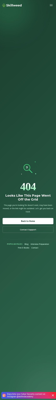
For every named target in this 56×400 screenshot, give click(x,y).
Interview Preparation (40, 244)
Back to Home (28, 221)
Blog (26, 244)
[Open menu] (51, 5)
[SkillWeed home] (12, 5)
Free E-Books (23, 247)
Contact (34, 247)
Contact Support (28, 229)
